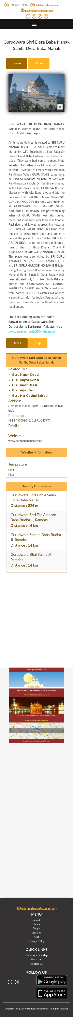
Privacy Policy (37, 941)
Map (37, 343)
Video (39, 63)
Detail (17, 343)
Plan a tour (36, 959)
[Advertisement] (36, 613)
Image (17, 63)
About (36, 919)
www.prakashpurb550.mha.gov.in (33, 331)
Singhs (36, 928)
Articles (36, 932)
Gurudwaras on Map (37, 955)
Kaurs (36, 924)
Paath (36, 936)
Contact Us (36, 963)
